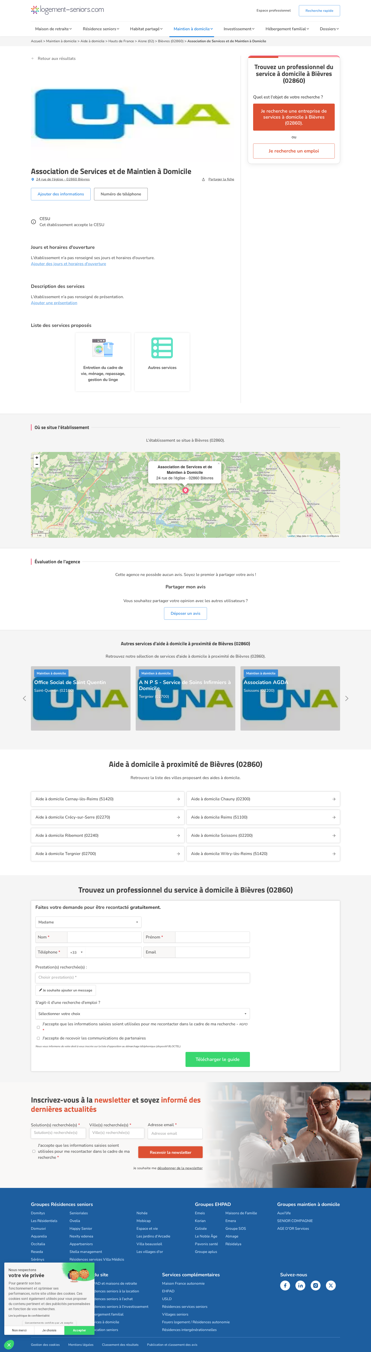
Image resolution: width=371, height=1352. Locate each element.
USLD (167, 1298)
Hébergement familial (286, 29)
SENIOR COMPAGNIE (295, 1220)
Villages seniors (175, 1314)
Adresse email (161, 1125)
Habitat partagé (145, 29)
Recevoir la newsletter (170, 1152)
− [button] (36, 464)
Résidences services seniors (184, 1306)
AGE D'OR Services (293, 1228)
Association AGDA (266, 682)
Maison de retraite (52, 29)
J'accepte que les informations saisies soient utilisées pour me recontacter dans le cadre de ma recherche (84, 1151)
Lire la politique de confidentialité (29, 1315)
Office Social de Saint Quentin (70, 682)
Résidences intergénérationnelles (189, 1329)
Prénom (154, 937)
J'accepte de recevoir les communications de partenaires (94, 1038)
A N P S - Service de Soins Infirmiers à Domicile (185, 685)
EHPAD (168, 1291)
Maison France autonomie (183, 1283)
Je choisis (49, 1330)
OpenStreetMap (317, 536)
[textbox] (75, 952)
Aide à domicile (93, 41)
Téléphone (49, 952)
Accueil (36, 41)
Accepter (79, 1330)
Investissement (237, 29)
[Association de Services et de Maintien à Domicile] (185, 490)
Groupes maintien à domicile (308, 1204)
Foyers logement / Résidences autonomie (196, 1322)
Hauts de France (121, 41)
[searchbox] (142, 977)
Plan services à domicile (99, 1322)
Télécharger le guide (218, 1059)
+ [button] (36, 457)
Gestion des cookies (45, 1345)
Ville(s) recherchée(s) (108, 1125)
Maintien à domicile (192, 29)
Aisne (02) (146, 41)
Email (151, 952)
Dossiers (328, 29)
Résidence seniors (99, 29)
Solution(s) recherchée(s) (54, 1125)
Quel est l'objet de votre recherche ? (288, 97)
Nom (44, 937)
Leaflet (291, 536)
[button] (9, 1345)
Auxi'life (284, 1213)
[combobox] (76, 952)
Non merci (19, 1330)
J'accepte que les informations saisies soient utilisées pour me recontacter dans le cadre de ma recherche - (145, 1024)
